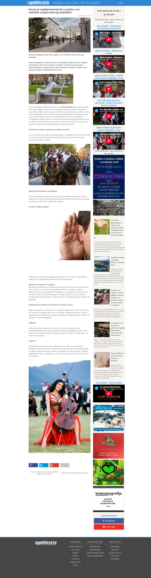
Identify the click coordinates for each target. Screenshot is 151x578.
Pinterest (114, 559)
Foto (75, 565)
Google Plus (115, 553)
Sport (75, 556)
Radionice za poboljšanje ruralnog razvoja (74, 473)
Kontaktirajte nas (95, 553)
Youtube (110, 526)
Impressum (95, 547)
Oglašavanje (95, 550)
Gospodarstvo (76, 547)
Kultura (76, 550)
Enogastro (75, 562)
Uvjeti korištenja (95, 556)
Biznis (75, 553)
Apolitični (38, 3)
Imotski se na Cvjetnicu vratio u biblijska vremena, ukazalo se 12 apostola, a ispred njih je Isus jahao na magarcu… (117, 297)
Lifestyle (75, 559)
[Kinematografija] (108, 499)
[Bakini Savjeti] (108, 446)
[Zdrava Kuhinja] (108, 472)
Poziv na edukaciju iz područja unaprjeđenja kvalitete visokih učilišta (44, 473)
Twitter (115, 550)
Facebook (109, 520)
